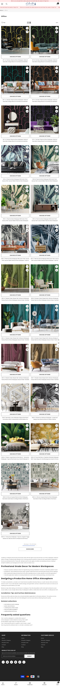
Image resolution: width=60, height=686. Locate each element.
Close (58, 1)
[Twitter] (23, 662)
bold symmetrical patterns (11, 609)
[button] (28, 23)
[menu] (2, 4)
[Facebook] (3, 662)
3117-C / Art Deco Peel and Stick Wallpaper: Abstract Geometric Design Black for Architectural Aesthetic (15, 100)
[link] (16, 683)
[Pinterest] (11, 662)
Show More (30, 549)
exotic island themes (9, 606)
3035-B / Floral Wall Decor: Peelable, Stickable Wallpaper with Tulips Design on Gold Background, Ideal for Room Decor (45, 458)
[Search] (7, 4)
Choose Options (15, 56)
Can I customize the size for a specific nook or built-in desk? (16, 623)
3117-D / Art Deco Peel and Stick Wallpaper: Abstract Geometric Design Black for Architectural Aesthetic (44, 100)
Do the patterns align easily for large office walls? (13, 621)
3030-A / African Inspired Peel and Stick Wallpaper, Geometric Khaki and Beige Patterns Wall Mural (44, 497)
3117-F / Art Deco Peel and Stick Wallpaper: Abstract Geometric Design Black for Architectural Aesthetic (44, 140)
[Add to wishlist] (27, 28)
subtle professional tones (10, 611)
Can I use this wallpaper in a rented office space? (13, 618)
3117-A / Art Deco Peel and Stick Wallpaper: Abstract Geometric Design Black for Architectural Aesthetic (15, 60)
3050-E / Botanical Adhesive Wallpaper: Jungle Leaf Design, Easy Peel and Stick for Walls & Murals (45, 418)
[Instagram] (7, 662)
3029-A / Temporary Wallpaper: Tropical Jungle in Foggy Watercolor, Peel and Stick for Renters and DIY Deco (15, 537)
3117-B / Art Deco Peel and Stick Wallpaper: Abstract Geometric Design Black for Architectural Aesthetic (44, 60)
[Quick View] (27, 31)
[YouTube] (19, 662)
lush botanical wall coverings (11, 604)
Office (6, 10)
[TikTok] (15, 662)
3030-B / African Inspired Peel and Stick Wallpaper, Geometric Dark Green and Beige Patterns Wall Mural (15, 497)
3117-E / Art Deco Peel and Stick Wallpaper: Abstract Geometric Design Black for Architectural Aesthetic (15, 140)
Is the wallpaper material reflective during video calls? (14, 620)
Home (1, 10)
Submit (29, 656)
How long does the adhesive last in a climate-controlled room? (17, 625)
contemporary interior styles (11, 607)
